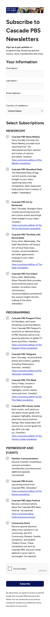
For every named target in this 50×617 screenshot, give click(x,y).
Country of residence (17, 105)
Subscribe (25, 583)
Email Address (13, 93)
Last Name (11, 80)
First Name (11, 68)
